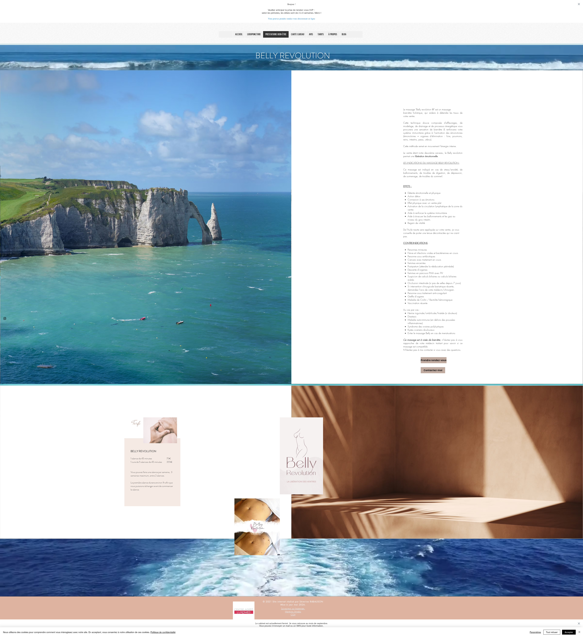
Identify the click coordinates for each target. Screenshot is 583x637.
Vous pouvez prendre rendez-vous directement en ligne (291, 18)
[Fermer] (579, 632)
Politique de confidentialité (163, 632)
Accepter (569, 632)
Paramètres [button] (535, 632)
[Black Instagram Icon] (5, 318)
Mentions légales (293, 611)
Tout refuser (552, 632)
